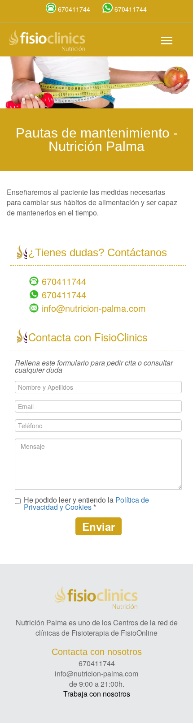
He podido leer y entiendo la (86, 503)
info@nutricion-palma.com (94, 307)
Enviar (98, 526)
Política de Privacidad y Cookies (86, 503)
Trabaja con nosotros (96, 694)
